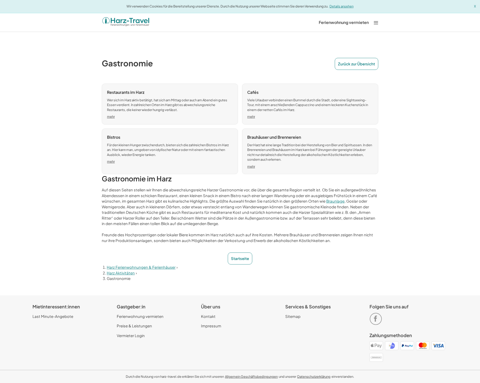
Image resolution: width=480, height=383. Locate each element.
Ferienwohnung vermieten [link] (140, 316)
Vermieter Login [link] (131, 335)
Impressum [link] (211, 325)
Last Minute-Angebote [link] (52, 316)
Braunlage (335, 201)
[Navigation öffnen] (376, 22)
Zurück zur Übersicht (356, 63)
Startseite (240, 258)
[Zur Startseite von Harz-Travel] (126, 22)
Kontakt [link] (208, 316)
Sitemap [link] (292, 316)
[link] (344, 22)
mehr (111, 117)
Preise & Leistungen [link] (134, 325)
